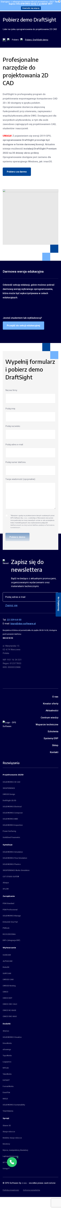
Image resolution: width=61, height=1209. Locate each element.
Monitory (6, 1144)
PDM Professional (10, 910)
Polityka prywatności (11, 1190)
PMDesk (6, 928)
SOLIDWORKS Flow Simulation (15, 858)
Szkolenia (53, 731)
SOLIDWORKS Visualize (12, 1037)
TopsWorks (7, 1056)
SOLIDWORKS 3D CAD (11, 782)
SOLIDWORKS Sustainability (14, 1105)
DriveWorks (7, 1043)
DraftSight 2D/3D (9, 801)
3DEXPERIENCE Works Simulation (16, 870)
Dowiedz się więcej (30, 8)
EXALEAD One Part (10, 922)
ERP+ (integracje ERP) (11, 940)
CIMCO (5, 992)
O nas (55, 696)
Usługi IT (6, 1169)
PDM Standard (8, 903)
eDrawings (7, 1050)
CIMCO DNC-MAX (10, 1016)
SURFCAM (7, 973)
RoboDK (6, 967)
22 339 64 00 (14, 619)
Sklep (55, 745)
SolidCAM (7, 955)
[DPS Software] (10, 724)
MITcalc (6, 1068)
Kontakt (54, 752)
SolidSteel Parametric (11, 837)
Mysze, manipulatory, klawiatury (15, 1150)
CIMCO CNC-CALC (10, 1004)
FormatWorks (8, 1086)
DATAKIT (6, 1080)
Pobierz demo (17, 537)
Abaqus (6, 883)
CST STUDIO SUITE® (11, 877)
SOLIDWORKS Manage (12, 916)
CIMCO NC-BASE (9, 1010)
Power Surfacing (9, 831)
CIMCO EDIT (7, 998)
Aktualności (52, 710)
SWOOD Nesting (9, 986)
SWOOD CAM (8, 980)
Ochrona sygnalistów (31, 1190)
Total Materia (8, 1111)
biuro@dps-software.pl (23, 623)
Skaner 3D (7, 1126)
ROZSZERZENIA (9, 934)
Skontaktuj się (58, 604)
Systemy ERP (51, 738)
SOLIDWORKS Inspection (13, 825)
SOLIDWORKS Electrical (12, 807)
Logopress (7, 1062)
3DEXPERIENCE (9, 788)
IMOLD (5, 1099)
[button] (12, 1162)
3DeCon (6, 1031)
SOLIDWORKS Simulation (13, 852)
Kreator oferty (50, 703)
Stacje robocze (9, 1132)
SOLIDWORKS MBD (10, 819)
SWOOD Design (9, 794)
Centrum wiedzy (49, 717)
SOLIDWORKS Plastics (12, 864)
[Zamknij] (17, 1157)
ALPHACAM (7, 961)
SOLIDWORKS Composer (13, 813)
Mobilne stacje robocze (12, 1138)
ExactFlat (6, 1092)
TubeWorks (7, 1074)
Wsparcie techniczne (47, 724)
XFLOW (6, 889)
